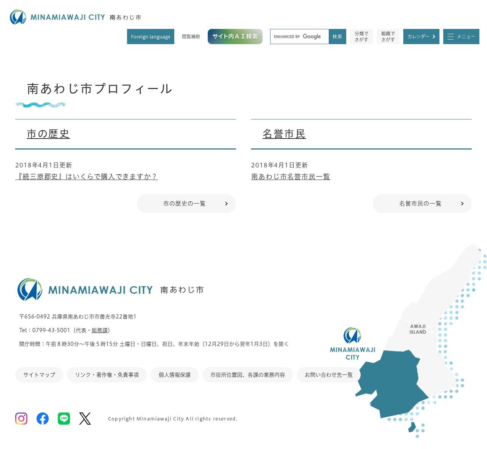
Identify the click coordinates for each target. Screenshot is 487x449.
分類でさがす (361, 36)
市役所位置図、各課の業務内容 (247, 374)
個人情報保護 (175, 374)
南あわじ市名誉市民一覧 (290, 176)
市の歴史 (48, 134)
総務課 (100, 330)
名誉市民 (284, 134)
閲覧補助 (191, 36)
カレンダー (418, 36)
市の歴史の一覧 (184, 203)
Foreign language (150, 36)
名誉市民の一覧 (420, 203)
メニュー (466, 36)
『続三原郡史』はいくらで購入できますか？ (86, 176)
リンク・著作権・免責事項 (107, 374)
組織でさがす (388, 36)
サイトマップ (39, 374)
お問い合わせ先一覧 (329, 374)
